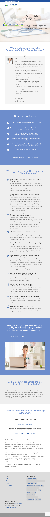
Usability (34, 492)
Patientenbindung (30, 490)
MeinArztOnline (30, 487)
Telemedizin (29, 492)
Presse (7, 480)
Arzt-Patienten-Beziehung (31, 478)
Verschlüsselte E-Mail (31, 494)
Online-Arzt (36, 487)
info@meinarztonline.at (10, 507)
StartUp (39, 490)
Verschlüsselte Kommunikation (32, 497)
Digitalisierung (34, 483)
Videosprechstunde (30, 499)
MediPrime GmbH (18, 503)
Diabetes (28, 483)
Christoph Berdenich (30, 480)
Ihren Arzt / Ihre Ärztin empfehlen (25, 433)
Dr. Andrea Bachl (19, 98)
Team (7, 478)
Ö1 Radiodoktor (38, 499)
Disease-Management (31, 485)
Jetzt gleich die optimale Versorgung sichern (25, 158)
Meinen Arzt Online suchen (25, 424)
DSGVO (42, 485)
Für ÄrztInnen (9, 485)
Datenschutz (42, 480)
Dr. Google (38, 485)
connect (36, 480)
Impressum (7, 509)
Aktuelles (8, 483)
